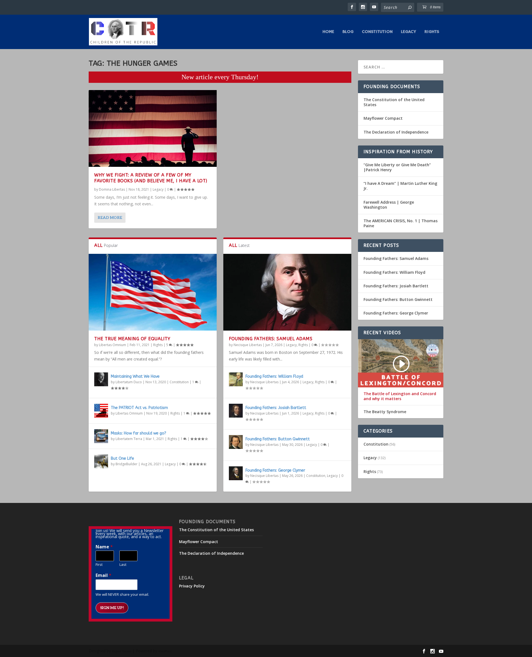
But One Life (122, 458)
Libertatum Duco (129, 382)
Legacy (408, 32)
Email (103, 575)
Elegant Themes (121, 651)
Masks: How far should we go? (138, 433)
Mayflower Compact (383, 118)
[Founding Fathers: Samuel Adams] (287, 292)
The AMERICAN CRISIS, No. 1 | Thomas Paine (401, 223)
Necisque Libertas (248, 344)
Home (328, 32)
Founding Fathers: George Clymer (275, 470)
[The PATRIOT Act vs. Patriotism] (101, 411)
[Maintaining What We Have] (101, 379)
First (99, 564)
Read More (110, 217)
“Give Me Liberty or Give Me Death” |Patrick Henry (397, 167)
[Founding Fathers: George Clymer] (236, 473)
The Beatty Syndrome (385, 411)
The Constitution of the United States (394, 102)
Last (122, 564)
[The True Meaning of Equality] (153, 292)
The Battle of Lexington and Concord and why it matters (400, 396)
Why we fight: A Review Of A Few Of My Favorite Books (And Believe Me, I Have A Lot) (150, 177)
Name (104, 547)
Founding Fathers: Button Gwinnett (277, 439)
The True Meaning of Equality (132, 338)
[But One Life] (101, 461)
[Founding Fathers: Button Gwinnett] (236, 442)
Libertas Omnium (112, 344)
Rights (431, 32)
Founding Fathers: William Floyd (274, 376)
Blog (348, 32)
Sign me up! (112, 607)
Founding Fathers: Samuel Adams (270, 338)
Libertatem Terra (129, 438)
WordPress (165, 651)
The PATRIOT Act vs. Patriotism (139, 407)
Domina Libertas (112, 189)
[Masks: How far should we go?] (101, 436)
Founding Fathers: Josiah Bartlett (275, 407)
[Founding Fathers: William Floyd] (236, 379)
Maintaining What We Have (135, 376)
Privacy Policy (192, 586)
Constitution (377, 32)
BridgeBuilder (126, 464)
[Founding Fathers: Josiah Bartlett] (236, 411)
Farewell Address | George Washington (389, 205)
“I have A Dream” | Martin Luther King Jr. (400, 186)
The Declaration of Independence (396, 132)
